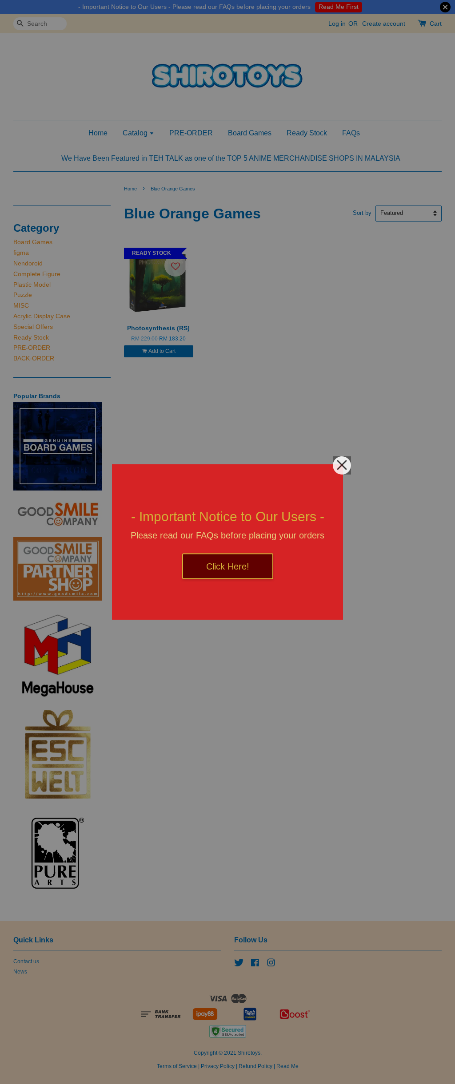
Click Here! (227, 566)
